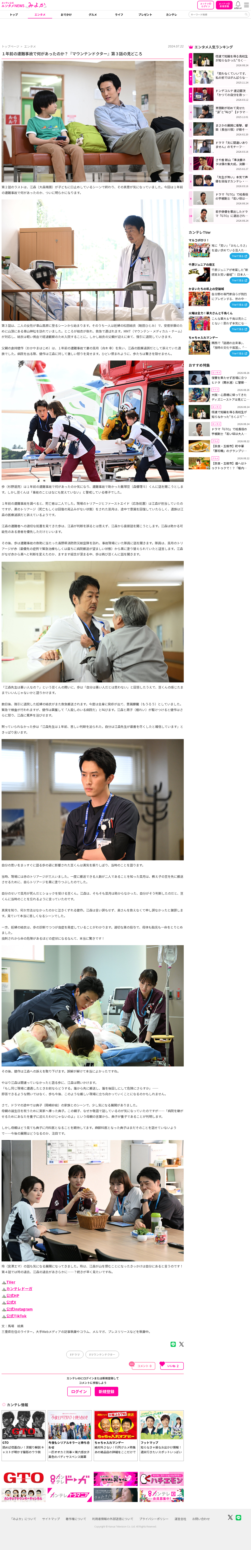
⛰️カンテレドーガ (17, 1288)
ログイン (205, 5)
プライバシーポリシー (154, 1519)
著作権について (76, 1519)
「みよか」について (23, 1519)
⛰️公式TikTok (14, 1316)
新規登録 (224, 5)
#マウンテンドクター (102, 1354)
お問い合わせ (201, 1519)
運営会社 (180, 1519)
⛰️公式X (9, 1302)
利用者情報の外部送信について (112, 1519)
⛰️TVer (8, 1282)
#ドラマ (75, 1354)
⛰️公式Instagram (17, 1309)
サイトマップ (51, 1519)
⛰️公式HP (10, 1295)
